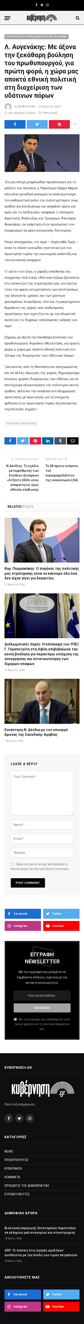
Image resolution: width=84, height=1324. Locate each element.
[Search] (77, 18)
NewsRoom (26, 106)
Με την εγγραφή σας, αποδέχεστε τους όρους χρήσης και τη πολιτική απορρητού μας (42, 1024)
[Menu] (7, 18)
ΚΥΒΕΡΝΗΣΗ (13, 1168)
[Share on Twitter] (15, 124)
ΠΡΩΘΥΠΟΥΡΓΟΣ (16, 1160)
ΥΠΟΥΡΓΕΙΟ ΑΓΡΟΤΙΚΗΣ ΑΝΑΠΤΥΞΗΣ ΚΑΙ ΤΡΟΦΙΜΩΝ (36, 36)
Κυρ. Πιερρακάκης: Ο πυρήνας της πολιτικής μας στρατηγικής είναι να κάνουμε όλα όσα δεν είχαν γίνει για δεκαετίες (41, 573)
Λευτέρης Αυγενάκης (22, 423)
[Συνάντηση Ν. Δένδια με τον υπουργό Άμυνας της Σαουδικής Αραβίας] (42, 701)
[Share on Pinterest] (59, 124)
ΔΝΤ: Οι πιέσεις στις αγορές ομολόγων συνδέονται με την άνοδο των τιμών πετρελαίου (41, 1253)
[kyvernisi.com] (42, 18)
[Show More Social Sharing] (75, 124)
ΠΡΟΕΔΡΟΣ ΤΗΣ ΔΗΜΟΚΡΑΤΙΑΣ (26, 1185)
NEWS (8, 1151)
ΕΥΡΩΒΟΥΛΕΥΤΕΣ (17, 1194)
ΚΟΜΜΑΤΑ (12, 1177)
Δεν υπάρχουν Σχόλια (21, 112)
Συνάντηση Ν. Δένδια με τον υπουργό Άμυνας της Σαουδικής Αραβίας (36, 732)
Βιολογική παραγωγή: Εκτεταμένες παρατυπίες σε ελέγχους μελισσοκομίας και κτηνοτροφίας (40, 1230)
